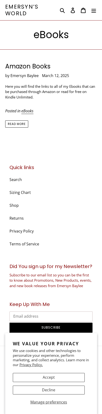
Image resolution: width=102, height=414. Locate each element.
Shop (14, 205)
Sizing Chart (20, 192)
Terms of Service (24, 244)
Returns (16, 218)
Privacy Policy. (31, 364)
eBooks (27, 111)
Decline (48, 390)
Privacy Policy (21, 231)
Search (15, 179)
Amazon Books (28, 66)
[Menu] (93, 10)
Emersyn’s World (22, 10)
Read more (17, 124)
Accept (49, 377)
